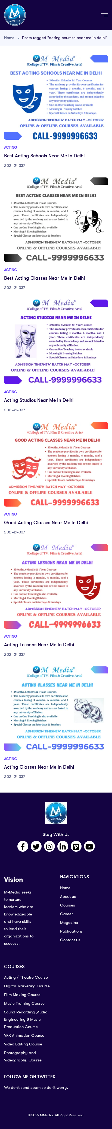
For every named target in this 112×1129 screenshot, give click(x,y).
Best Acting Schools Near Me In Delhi (44, 155)
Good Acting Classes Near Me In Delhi (46, 522)
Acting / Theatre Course (26, 977)
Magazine (69, 922)
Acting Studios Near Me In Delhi (38, 400)
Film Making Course (22, 994)
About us (68, 896)
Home (9, 37)
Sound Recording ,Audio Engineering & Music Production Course (25, 1019)
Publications (71, 931)
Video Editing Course (23, 1044)
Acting (10, 147)
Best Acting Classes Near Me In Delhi (44, 278)
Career (66, 913)
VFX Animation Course (24, 1035)
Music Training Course (24, 1003)
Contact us (70, 939)
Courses (67, 905)
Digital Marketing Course (27, 986)
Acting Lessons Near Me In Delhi (39, 644)
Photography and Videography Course (23, 1056)
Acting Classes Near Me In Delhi (39, 767)
